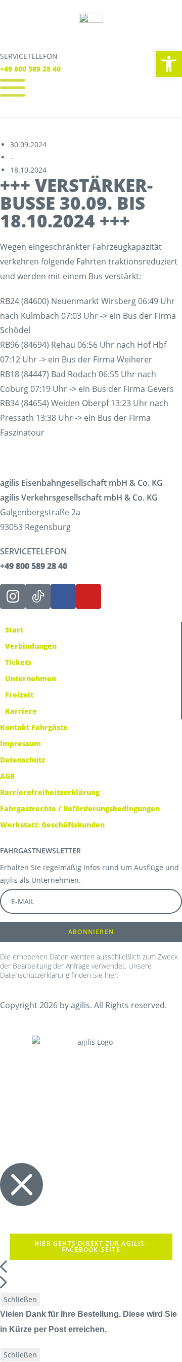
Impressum (20, 743)
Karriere (21, 711)
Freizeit (19, 695)
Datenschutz (22, 760)
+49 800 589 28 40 (30, 69)
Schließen (20, 1299)
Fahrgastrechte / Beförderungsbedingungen (80, 808)
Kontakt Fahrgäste (34, 727)
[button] (169, 64)
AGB (7, 776)
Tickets (18, 662)
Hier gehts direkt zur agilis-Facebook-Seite (91, 1246)
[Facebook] (63, 596)
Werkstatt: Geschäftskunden (52, 824)
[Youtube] (88, 596)
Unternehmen (30, 678)
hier (111, 975)
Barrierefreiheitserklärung (50, 792)
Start (14, 630)
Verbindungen (31, 646)
